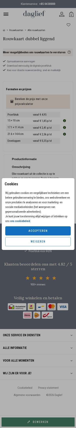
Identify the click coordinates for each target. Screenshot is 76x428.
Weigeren (38, 241)
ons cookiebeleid (20, 221)
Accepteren (38, 230)
